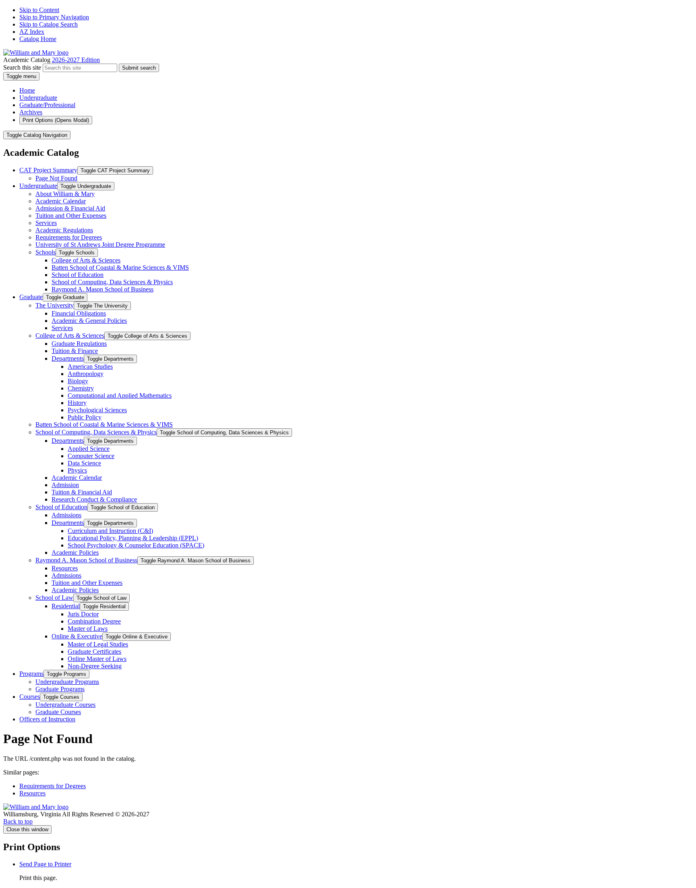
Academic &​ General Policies (89, 320)
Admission (65, 484)
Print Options (56, 120)
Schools (45, 252)
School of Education (78, 274)
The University (54, 305)
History (77, 402)
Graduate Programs (60, 689)
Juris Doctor (83, 614)
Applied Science (89, 448)
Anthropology (86, 373)
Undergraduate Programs (67, 681)
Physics (77, 470)
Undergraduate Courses (65, 704)
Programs (31, 673)
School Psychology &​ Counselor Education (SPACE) (136, 545)
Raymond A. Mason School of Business (102, 289)
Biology (78, 381)
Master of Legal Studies (98, 644)
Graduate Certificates (94, 651)
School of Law (54, 597)
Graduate (31, 296)
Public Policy (85, 417)
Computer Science (91, 455)
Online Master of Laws (97, 658)
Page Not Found (56, 178)
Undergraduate (38, 97)
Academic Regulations (64, 230)
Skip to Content (39, 9)
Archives (30, 112)
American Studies (90, 366)
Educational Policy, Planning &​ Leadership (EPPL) (133, 538)
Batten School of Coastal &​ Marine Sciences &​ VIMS (120, 267)
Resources (65, 568)
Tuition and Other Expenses (70, 215)
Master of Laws (88, 628)
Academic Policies (75, 552)
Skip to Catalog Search (48, 24)
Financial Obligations (79, 313)
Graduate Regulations (79, 343)
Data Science (84, 463)
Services (46, 222)
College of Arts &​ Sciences (86, 260)
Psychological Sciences (97, 410)
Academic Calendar (60, 201)
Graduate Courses (58, 711)
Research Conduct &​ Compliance (94, 499)
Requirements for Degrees (68, 237)
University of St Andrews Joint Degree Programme (100, 244)
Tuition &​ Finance (75, 350)
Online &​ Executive (77, 636)
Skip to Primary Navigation (54, 17)
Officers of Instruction (47, 719)
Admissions (66, 515)
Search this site (22, 67)
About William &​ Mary (65, 193)
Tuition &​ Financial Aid (82, 492)
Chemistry (81, 388)
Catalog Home (37, 38)
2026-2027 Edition (76, 59)
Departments (68, 358)
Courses (29, 696)
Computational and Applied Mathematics (120, 395)
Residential (66, 606)
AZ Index (31, 31)
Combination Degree (94, 621)
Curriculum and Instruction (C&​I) (110, 530)
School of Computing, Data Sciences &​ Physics (112, 282)
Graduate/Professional (47, 104)
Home (27, 90)
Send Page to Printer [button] (45, 864)
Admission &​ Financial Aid (70, 208)
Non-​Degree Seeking (95, 666)
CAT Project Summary (48, 170)
